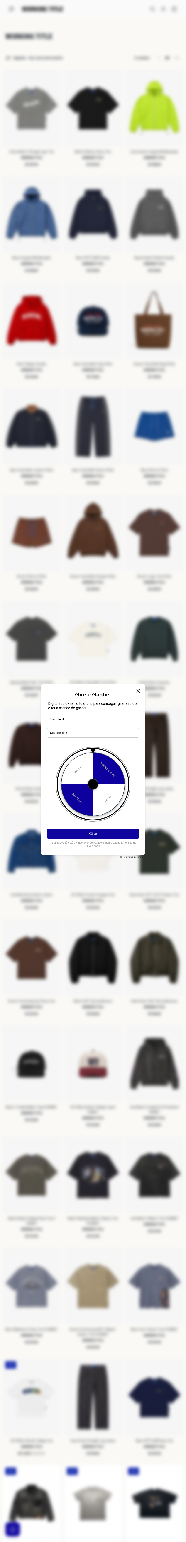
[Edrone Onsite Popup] (93, 771)
